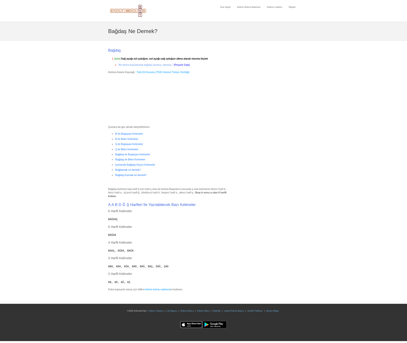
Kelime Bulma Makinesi (248, 7)
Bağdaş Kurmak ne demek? (131, 175)
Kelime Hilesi (203, 311)
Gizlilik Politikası (255, 311)
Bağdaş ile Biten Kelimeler (130, 159)
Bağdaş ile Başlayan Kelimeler (132, 154)
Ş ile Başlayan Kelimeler (129, 144)
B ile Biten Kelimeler (126, 139)
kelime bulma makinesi (158, 289)
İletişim (292, 7)
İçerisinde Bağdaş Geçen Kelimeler (135, 164)
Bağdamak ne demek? (128, 169)
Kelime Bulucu (187, 311)
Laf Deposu (172, 311)
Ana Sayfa (225, 7)
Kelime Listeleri (274, 7)
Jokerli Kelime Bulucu (234, 311)
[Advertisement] (170, 100)
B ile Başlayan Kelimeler (129, 133)
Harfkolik (217, 311)
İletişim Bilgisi (272, 311)
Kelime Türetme (156, 311)
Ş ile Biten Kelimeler (126, 149)
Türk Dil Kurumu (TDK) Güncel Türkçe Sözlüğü (163, 72)
